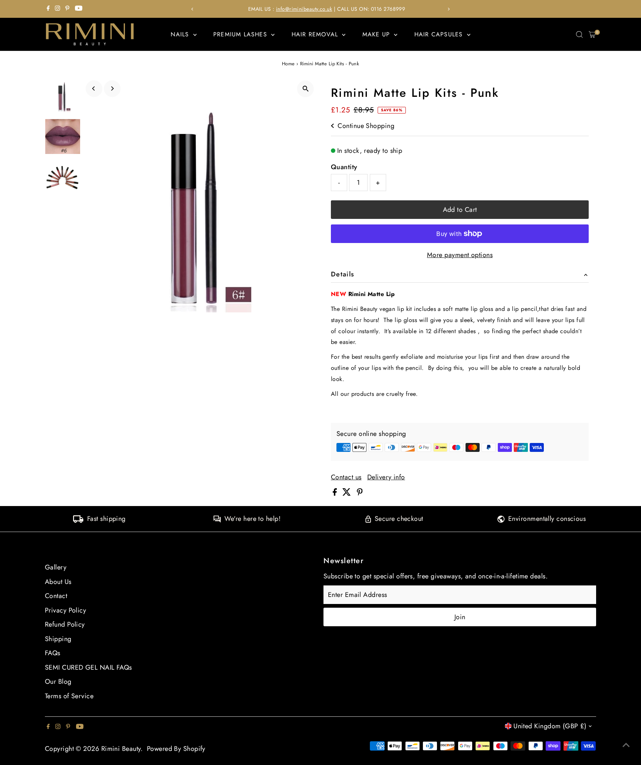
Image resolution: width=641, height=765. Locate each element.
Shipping (58, 639)
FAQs (52, 653)
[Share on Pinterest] (360, 493)
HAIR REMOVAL (316, 34)
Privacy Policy (65, 610)
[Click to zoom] (305, 89)
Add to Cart (460, 209)
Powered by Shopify (176, 748)
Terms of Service (69, 696)
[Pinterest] (67, 9)
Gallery (55, 567)
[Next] (448, 9)
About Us (58, 582)
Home (288, 63)
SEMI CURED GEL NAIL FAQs (88, 667)
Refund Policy (65, 624)
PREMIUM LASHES (241, 34)
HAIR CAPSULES (439, 34)
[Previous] (192, 9)
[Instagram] (57, 9)
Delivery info (386, 477)
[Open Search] (579, 34)
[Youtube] (78, 9)
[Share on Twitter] (347, 493)
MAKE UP (377, 34)
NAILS (181, 34)
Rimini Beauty (121, 748)
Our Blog (58, 681)
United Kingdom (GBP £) (549, 726)
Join (460, 617)
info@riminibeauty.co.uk (298, 9)
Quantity (344, 167)
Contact (56, 596)
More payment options (460, 255)
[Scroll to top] (626, 744)
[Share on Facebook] (336, 493)
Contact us (346, 477)
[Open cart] (592, 34)
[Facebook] (48, 9)
